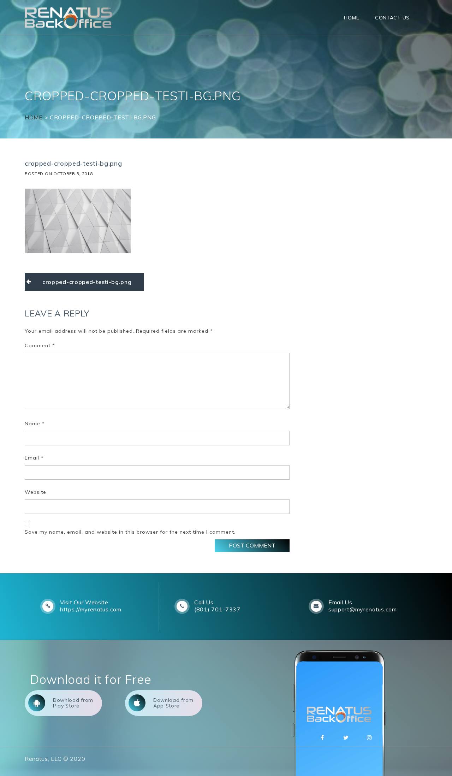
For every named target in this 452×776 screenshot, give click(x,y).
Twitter (346, 737)
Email (34, 458)
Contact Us (392, 17)
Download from (73, 703)
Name (35, 423)
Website (35, 492)
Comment (40, 345)
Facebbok (322, 737)
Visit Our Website (84, 602)
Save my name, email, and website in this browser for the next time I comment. (130, 532)
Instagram (370, 737)
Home (351, 17)
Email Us (340, 602)
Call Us (204, 602)
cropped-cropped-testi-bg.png (87, 281)
